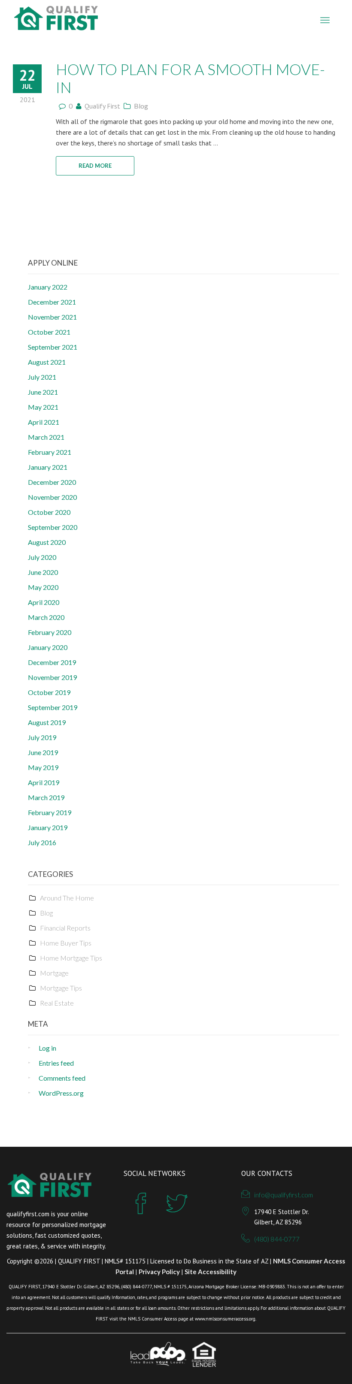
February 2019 (49, 812)
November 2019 (52, 677)
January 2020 (47, 647)
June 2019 (43, 752)
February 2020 (49, 632)
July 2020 (42, 557)
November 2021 (52, 317)
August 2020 (47, 542)
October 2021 (49, 332)
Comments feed (62, 1078)
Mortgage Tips (61, 988)
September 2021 (52, 347)
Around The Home (67, 898)
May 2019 (43, 767)
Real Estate (57, 1003)
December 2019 (52, 662)
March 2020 (46, 617)
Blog (141, 106)
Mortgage (54, 973)
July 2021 (42, 377)
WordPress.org (61, 1093)
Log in (47, 1048)
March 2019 (46, 797)
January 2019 (47, 827)
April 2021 (43, 422)
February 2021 (49, 452)
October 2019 (49, 692)
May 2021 (43, 407)
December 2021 (52, 302)
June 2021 (43, 392)
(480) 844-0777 (277, 1239)
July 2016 (42, 842)
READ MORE (95, 165)
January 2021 (47, 467)
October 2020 (49, 512)
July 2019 (42, 737)
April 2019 (43, 782)
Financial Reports (65, 928)
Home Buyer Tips (65, 943)
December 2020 (52, 482)
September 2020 (52, 527)
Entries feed (56, 1063)
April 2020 (43, 602)
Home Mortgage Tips (71, 958)
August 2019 (47, 722)
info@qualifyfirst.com (283, 1195)
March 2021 (46, 437)
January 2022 (47, 287)
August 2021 (47, 362)
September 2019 (52, 707)
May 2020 (43, 587)
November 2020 (52, 497)
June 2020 (43, 572)
